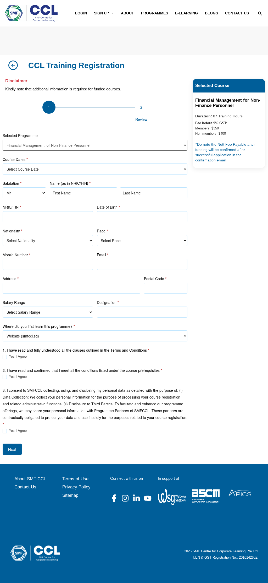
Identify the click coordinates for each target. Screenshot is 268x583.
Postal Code (155, 278)
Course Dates (15, 159)
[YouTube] (148, 498)
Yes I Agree (17, 356)
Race (102, 230)
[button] (111, 13)
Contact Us (25, 486)
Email (102, 254)
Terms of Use (75, 478)
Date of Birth (108, 207)
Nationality (12, 230)
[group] (95, 112)
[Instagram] (125, 498)
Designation (108, 302)
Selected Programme (20, 135)
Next (12, 449)
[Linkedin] (136, 498)
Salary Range (14, 302)
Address (11, 278)
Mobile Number (16, 254)
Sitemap (70, 495)
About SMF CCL (30, 478)
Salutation (12, 183)
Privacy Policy (76, 486)
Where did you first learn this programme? (39, 326)
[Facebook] (114, 498)
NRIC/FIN (12, 207)
